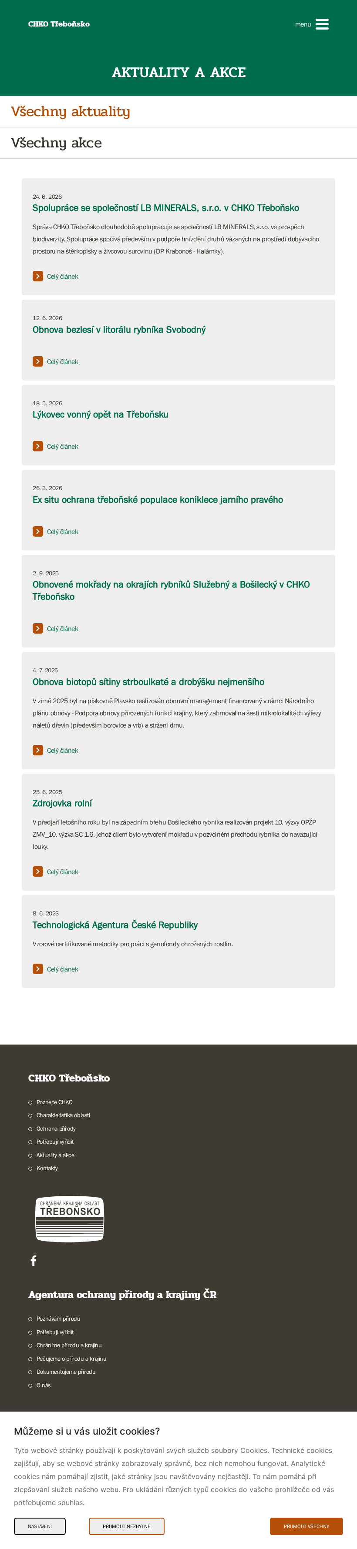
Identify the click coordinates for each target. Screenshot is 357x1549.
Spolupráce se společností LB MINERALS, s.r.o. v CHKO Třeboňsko (166, 207)
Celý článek (62, 276)
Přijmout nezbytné (127, 1526)
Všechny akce (55, 143)
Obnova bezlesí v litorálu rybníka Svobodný (119, 329)
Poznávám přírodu (58, 1318)
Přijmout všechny (306, 1526)
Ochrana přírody (56, 1128)
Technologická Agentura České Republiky (115, 924)
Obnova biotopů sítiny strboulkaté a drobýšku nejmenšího (148, 681)
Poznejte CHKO (55, 1101)
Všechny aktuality (70, 111)
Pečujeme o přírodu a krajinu (72, 1358)
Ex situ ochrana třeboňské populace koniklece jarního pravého (158, 499)
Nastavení (40, 1526)
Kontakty (47, 1168)
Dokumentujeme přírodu (66, 1371)
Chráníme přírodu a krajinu (69, 1345)
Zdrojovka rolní (62, 803)
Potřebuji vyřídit (55, 1141)
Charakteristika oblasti (63, 1115)
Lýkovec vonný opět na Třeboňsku (100, 414)
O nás (44, 1385)
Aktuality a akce (55, 1155)
